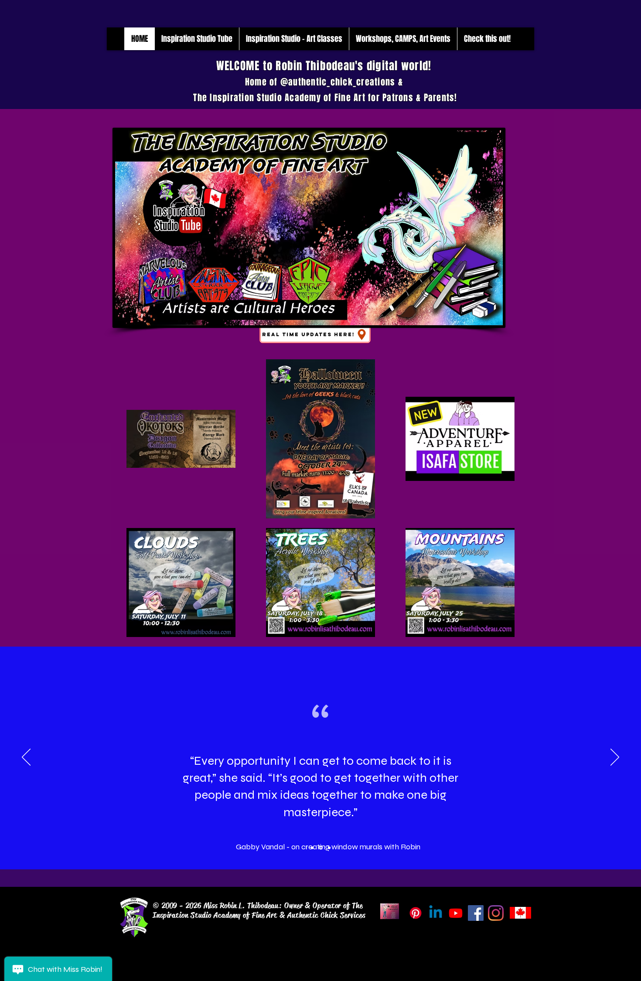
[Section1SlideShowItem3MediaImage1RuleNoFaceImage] (329, 847)
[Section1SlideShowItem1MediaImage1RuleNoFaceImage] (312, 847)
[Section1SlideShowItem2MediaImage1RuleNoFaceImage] (321, 848)
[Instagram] (496, 913)
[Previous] (26, 758)
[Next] (614, 758)
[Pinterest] (415, 913)
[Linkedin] (435, 913)
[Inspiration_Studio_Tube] (456, 913)
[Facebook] (476, 913)
